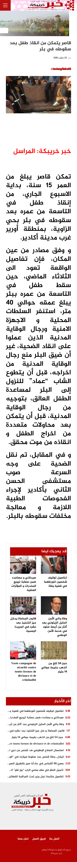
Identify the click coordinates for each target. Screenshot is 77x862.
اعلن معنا (23, 839)
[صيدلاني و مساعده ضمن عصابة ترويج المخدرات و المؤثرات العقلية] (23, 565)
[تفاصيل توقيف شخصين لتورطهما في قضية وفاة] (54, 565)
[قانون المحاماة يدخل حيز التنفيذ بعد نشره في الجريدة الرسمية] (23, 605)
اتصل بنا (54, 839)
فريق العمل (39, 839)
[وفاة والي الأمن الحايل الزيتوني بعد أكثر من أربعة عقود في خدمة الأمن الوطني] (54, 605)
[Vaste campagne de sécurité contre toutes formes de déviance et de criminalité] (23, 650)
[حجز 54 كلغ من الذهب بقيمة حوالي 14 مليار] (54, 650)
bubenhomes (62, 69)
